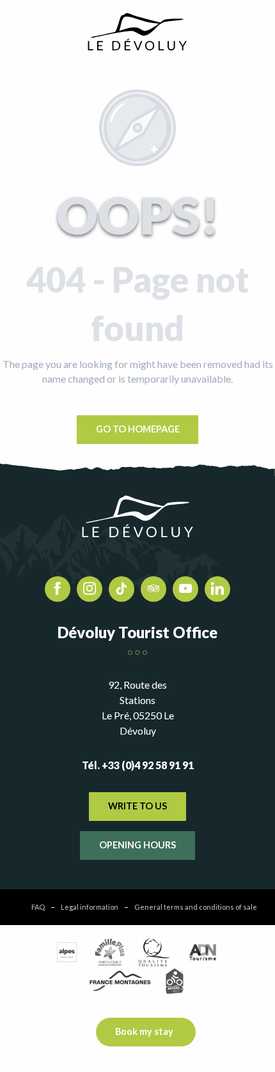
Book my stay (144, 1031)
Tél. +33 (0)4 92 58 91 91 (138, 765)
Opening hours (137, 844)
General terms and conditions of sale (195, 907)
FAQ (38, 907)
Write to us (137, 805)
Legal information (89, 907)
